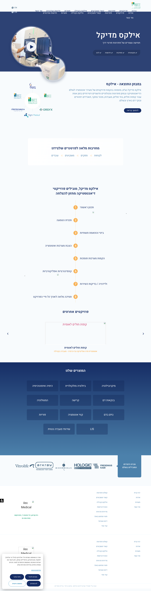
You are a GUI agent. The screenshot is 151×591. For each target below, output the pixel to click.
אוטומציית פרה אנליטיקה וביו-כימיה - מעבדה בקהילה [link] (75, 351)
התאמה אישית (17, 583)
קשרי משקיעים (94, 13)
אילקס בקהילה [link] (77, 13)
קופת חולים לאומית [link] (75, 348)
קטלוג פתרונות (102, 492)
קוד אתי (104, 526)
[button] (14, 12)
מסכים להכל (33, 577)
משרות (64, 13)
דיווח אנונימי (102, 521)
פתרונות (108, 13)
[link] (75, 333)
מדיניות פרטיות (101, 511)
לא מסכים (33, 583)
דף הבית (137, 492)
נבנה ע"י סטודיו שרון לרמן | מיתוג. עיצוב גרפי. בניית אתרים (75, 586)
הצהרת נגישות (102, 507)
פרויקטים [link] (120, 13)
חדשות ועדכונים (50, 13)
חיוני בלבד (16, 577)
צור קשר (129, 17)
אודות (130, 13)
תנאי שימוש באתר (100, 516)
